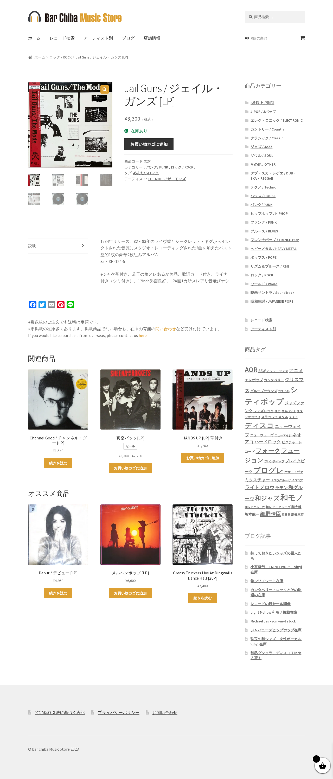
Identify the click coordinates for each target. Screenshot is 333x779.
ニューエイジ (283, 435)
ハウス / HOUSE (263, 195)
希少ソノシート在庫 (267, 581)
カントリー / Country (268, 129)
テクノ (293, 417)
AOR (251, 369)
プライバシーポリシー (118, 712)
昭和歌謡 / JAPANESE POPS (272, 301)
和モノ (292, 497)
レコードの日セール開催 (271, 603)
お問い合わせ (164, 712)
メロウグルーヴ (281, 480)
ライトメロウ (259, 487)
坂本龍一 (252, 514)
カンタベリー (274, 380)
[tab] (58, 246)
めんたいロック (146, 173)
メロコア (297, 480)
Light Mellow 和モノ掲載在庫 (274, 612)
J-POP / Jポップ (263, 111)
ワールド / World (264, 284)
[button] (104, 89)
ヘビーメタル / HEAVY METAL (274, 248)
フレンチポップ (274, 461)
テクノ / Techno (263, 187)
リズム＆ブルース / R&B (270, 266)
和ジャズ (267, 498)
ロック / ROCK (60, 57)
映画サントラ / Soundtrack (272, 292)
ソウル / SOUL (262, 155)
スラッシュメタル (274, 417)
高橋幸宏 (297, 514)
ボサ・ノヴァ (293, 472)
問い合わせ (165, 328)
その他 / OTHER (263, 164)
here (143, 335)
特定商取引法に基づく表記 (60, 712)
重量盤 (286, 514)
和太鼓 (296, 507)
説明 (32, 245)
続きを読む (58, 463)
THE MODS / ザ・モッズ (167, 179)
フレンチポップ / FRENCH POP (275, 239)
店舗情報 (152, 38)
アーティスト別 (98, 38)
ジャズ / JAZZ (261, 146)
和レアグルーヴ (255, 507)
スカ (277, 411)
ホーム (34, 38)
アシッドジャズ (277, 371)
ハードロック (267, 442)
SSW (262, 370)
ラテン (281, 487)
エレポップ (254, 380)
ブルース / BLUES (264, 231)
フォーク (268, 450)
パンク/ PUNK (157, 167)
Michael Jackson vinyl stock (273, 621)
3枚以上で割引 (262, 102)
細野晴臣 (270, 513)
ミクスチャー (257, 479)
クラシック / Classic (267, 138)
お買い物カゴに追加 (149, 144)
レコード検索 (62, 38)
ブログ (128, 38)
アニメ (296, 370)
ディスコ (259, 425)
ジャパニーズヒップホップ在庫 (276, 630)
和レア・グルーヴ (278, 507)
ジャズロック (263, 411)
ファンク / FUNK (264, 222)
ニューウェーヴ (262, 435)
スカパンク (288, 411)
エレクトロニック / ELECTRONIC (277, 120)
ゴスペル (284, 391)
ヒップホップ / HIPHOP (269, 213)
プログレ (268, 470)
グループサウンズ (263, 391)
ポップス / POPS (264, 257)
